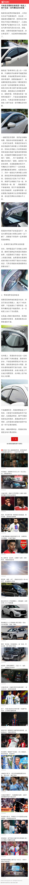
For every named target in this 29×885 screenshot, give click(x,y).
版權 (16, 882)
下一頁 (14, 439)
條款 (12, 882)
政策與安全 (7, 882)
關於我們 (3, 882)
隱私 (14, 882)
